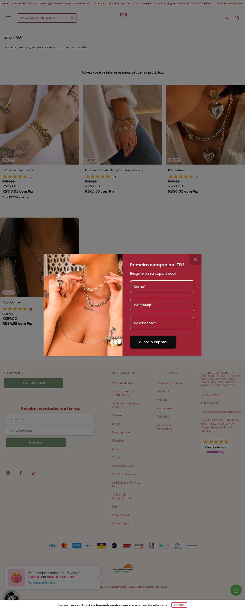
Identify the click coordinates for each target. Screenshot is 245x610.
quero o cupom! (153, 342)
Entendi (179, 605)
